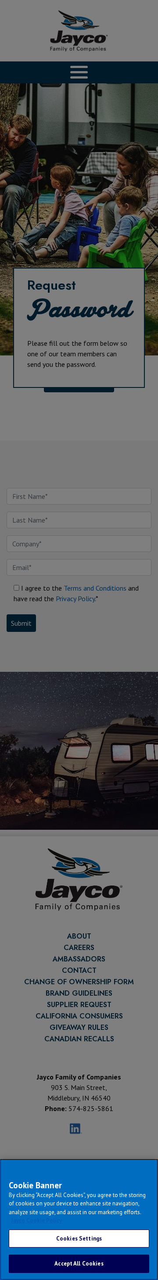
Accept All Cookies (78, 1263)
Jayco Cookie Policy (36, 1220)
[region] (79, 1219)
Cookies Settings (79, 1238)
